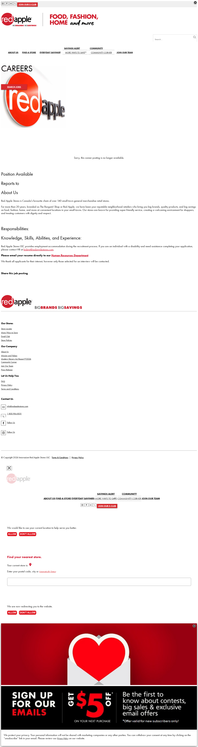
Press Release (7, 369)
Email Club (5, 336)
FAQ (3, 381)
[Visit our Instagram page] (3, 4)
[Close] (194, 626)
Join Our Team (7, 366)
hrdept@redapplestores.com (38, 249)
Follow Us (11, 422)
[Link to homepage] (49, 25)
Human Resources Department (69, 255)
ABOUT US (13, 52)
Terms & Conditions (60, 457)
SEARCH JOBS (14, 87)
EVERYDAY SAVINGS (50, 52)
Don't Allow (27, 534)
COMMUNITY (96, 48)
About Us (5, 351)
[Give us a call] (15, 4)
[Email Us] (11, 4)
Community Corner (9, 362)
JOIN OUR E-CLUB (27, 4)
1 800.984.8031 (14, 413)
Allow (12, 534)
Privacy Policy (6, 385)
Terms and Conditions (10, 389)
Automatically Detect (47, 571)
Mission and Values (9, 355)
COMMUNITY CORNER (101, 52)
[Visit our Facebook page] (7, 4)
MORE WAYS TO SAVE (75, 52)
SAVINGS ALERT (72, 48)
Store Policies (6, 340)
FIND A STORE (29, 52)
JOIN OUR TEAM (125, 52)
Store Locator (6, 328)
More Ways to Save (9, 332)
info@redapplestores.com (17, 406)
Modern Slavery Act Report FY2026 (16, 359)
